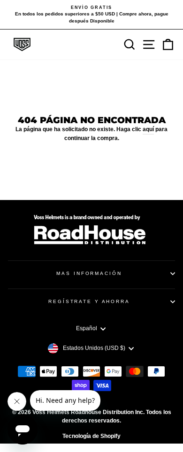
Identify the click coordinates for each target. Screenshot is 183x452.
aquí (148, 129)
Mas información (89, 273)
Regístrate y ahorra (89, 301)
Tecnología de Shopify (91, 436)
